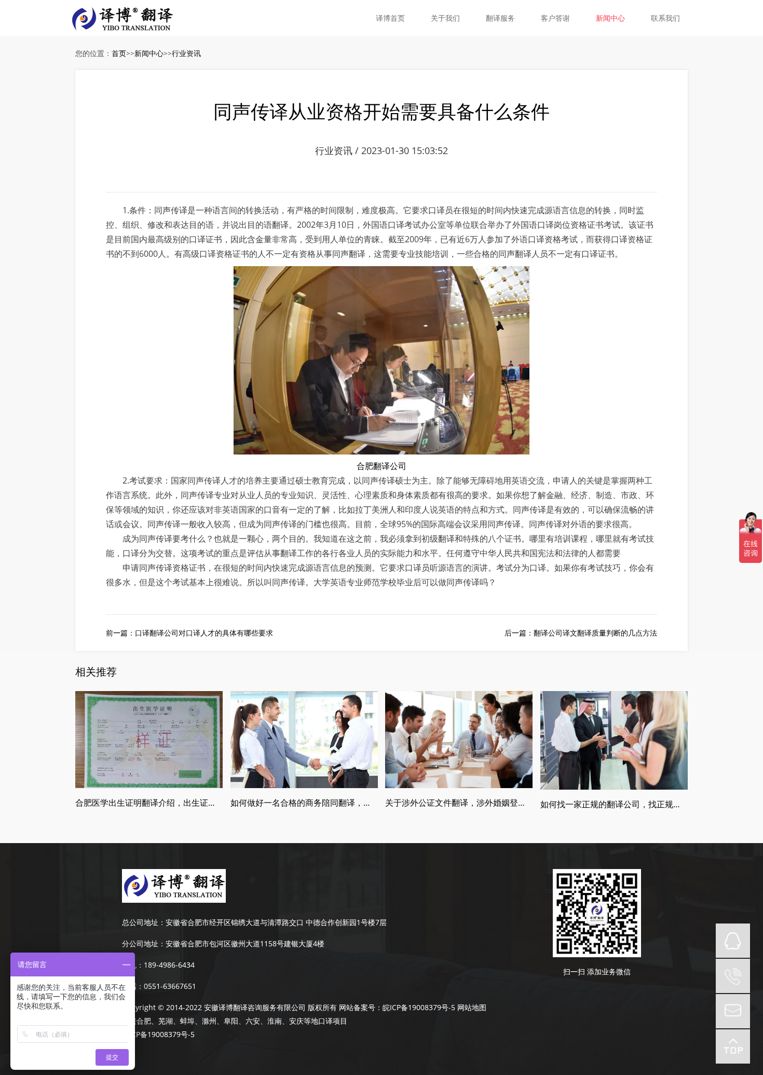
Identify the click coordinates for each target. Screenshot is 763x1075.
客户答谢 (555, 18)
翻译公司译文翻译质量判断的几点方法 (595, 633)
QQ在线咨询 (733, 941)
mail (733, 1011)
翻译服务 (500, 18)
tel (733, 976)
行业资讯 (186, 53)
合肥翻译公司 (381, 466)
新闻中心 (610, 18)
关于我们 (445, 18)
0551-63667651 (170, 986)
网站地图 (471, 1007)
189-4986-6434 (169, 965)
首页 (119, 53)
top (733, 1046)
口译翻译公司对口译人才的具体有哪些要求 (204, 633)
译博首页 (390, 18)
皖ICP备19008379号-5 (419, 1007)
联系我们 (665, 18)
